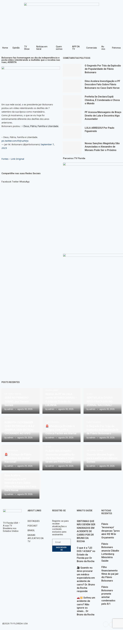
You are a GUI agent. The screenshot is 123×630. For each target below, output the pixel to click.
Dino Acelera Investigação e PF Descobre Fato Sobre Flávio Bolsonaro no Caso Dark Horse (102, 84)
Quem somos (59, 47)
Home (5, 48)
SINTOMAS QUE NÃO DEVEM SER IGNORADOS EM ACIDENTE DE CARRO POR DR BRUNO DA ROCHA (86, 531)
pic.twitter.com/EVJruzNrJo (15, 140)
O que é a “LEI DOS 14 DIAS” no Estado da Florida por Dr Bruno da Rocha (86, 554)
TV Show (27, 47)
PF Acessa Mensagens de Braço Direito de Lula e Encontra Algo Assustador (103, 115)
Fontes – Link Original (13, 158)
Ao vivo (103, 47)
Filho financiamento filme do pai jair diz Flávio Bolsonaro (109, 574)
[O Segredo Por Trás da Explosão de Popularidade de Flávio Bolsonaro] (72, 70)
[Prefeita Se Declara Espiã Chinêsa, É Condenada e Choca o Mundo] (72, 101)
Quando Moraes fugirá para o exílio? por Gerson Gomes (102, 458)
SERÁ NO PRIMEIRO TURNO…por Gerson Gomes (16, 401)
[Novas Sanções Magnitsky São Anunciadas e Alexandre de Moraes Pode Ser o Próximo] (72, 148)
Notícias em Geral (41, 47)
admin (10, 409)
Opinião (16, 48)
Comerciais (91, 48)
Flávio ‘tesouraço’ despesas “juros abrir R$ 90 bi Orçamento (110, 531)
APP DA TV (76, 47)
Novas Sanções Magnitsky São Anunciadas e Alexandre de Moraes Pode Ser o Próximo (102, 147)
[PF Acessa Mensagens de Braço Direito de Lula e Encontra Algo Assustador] (72, 117)
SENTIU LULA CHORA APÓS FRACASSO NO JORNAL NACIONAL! (100, 401)
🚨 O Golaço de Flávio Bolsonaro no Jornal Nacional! (18, 458)
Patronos (116, 48)
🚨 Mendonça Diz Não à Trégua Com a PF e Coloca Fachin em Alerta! (60, 430)
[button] (6, 180)
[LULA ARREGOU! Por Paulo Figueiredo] (72, 132)
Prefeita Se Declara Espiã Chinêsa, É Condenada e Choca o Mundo (102, 100)
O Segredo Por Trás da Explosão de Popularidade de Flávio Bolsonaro (103, 69)
